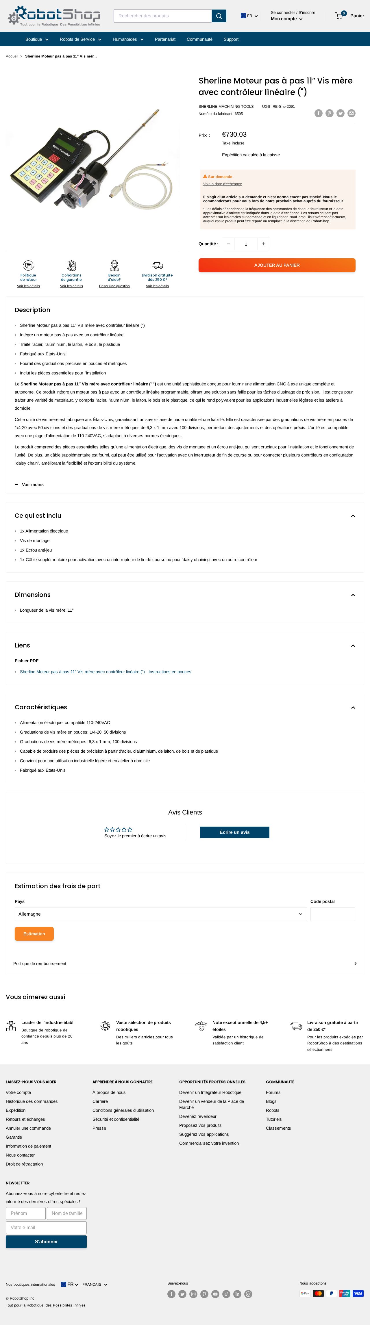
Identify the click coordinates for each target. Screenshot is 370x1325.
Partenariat (165, 39)
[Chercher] (219, 16)
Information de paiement (28, 1146)
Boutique (34, 39)
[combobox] (163, 16)
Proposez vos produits (200, 1125)
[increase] (264, 244)
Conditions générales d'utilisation (123, 1110)
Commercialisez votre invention (209, 1143)
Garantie (14, 1137)
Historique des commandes (32, 1101)
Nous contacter (20, 1155)
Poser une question (114, 286)
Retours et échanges (25, 1119)
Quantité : (209, 243)
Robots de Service (78, 39)
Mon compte (284, 18)
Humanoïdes (125, 39)
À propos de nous (109, 1092)
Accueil (12, 56)
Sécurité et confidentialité (115, 1119)
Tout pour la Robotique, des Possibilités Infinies (46, 1305)
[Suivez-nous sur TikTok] (226, 1294)
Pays (20, 901)
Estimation (34, 933)
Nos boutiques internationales (30, 1284)
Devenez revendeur (198, 1116)
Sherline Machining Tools (226, 106)
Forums (273, 1092)
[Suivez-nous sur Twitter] (182, 1294)
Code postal (322, 901)
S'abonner (46, 1241)
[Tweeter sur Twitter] (340, 113)
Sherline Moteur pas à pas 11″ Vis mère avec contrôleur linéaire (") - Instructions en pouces (105, 671)
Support (231, 39)
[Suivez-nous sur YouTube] (215, 1294)
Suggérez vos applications (204, 1134)
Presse (99, 1128)
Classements (278, 1128)
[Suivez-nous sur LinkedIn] (237, 1294)
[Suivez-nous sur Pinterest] (204, 1294)
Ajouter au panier (277, 265)
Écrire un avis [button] (235, 832)
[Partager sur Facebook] (318, 113)
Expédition (15, 1110)
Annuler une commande (28, 1128)
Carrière (100, 1101)
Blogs (271, 1101)
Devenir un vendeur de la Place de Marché (211, 1104)
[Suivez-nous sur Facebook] (171, 1294)
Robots (273, 1110)
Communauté (199, 39)
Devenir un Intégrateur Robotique (210, 1092)
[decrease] (228, 244)
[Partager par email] (351, 113)
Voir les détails (28, 286)
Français (93, 1284)
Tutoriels (274, 1119)
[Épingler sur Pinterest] (329, 113)
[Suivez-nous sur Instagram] (193, 1294)
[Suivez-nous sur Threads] (248, 1294)
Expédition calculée (240, 154)
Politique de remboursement (39, 963)
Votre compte (18, 1092)
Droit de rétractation (24, 1163)
